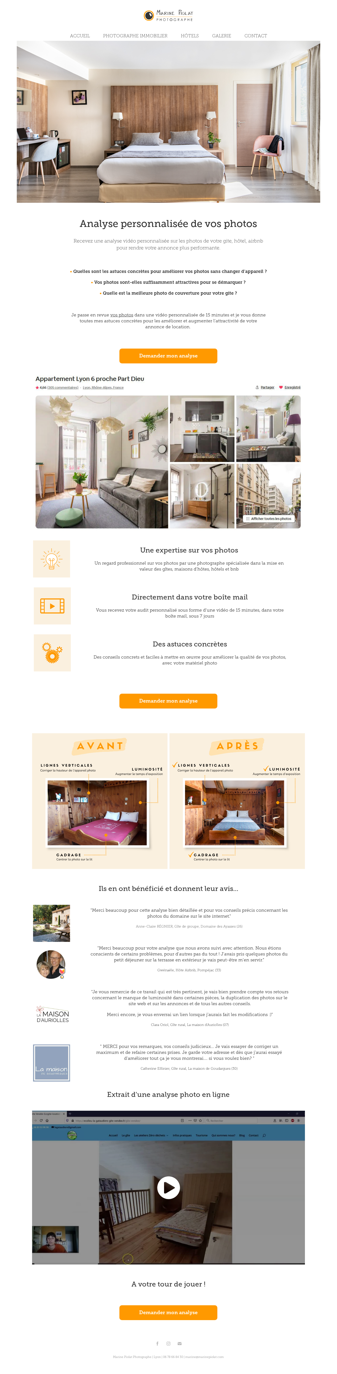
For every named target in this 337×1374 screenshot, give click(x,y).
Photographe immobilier (135, 35)
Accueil (80, 35)
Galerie (221, 35)
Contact (255, 35)
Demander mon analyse (168, 356)
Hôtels (190, 35)
